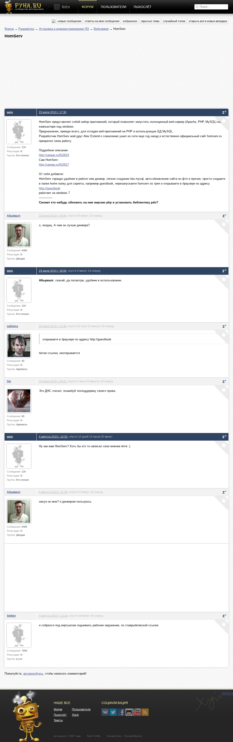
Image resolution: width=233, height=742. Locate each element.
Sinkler (11, 615)
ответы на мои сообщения (102, 21)
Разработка (26, 29)
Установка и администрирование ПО (64, 29)
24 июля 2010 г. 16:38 (52, 326)
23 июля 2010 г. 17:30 (52, 112)
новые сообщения (69, 21)
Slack (75, 714)
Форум (88, 7)
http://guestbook (49, 188)
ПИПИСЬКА (208, 702)
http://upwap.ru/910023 (54, 155)
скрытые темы (150, 21)
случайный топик (174, 21)
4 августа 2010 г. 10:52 (53, 436)
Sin (9, 381)
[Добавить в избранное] (220, 123)
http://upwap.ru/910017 (54, 164)
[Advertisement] (116, 72)
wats (10, 112)
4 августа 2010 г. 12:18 (53, 615)
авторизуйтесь (33, 673)
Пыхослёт (143, 7)
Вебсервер (101, 29)
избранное (130, 21)
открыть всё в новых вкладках (208, 21)
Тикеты (58, 720)
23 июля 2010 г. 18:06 (52, 270)
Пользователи (113, 7)
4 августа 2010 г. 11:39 (53, 491)
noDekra (12, 326)
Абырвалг (13, 215)
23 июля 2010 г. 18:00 (52, 215)
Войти (66, 6)
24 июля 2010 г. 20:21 (52, 381)
